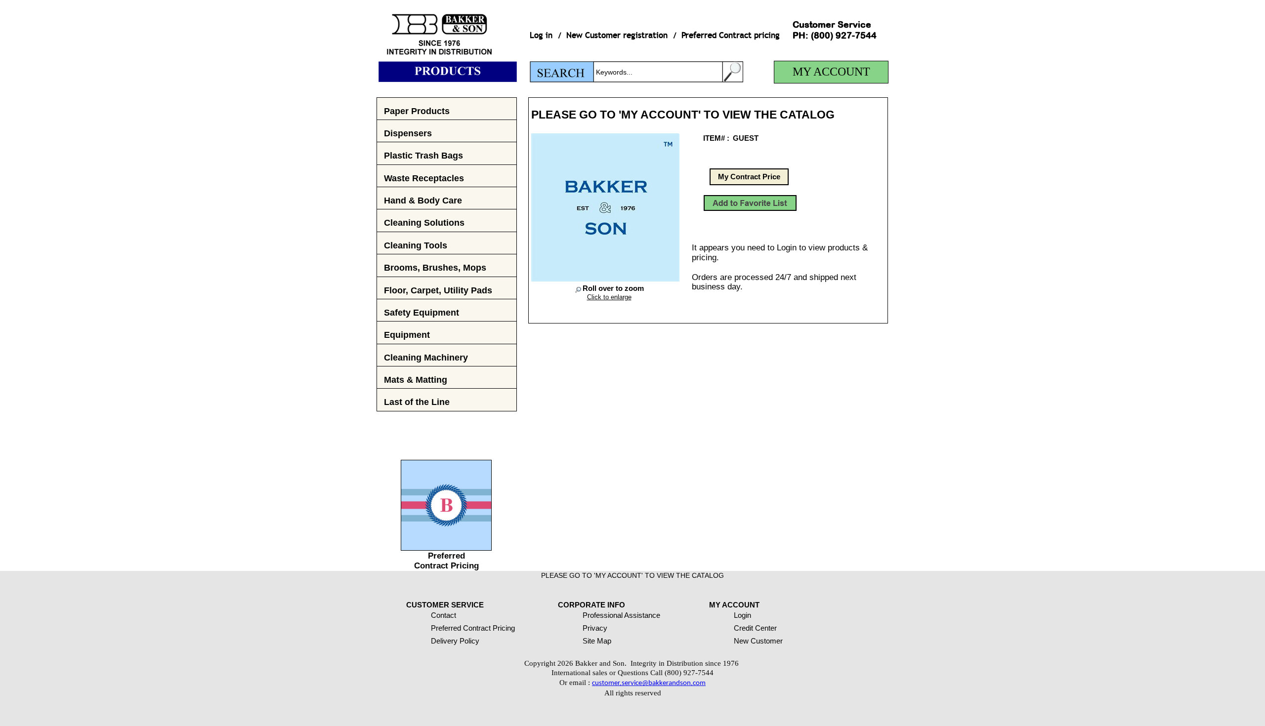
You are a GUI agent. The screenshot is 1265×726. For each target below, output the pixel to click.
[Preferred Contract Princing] (446, 548)
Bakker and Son (447, 41)
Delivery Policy (455, 641)
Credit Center (755, 628)
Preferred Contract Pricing (446, 561)
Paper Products (417, 111)
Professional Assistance (621, 615)
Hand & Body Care (423, 200)
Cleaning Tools (415, 245)
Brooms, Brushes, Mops (435, 267)
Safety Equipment (421, 312)
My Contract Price (749, 176)
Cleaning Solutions (424, 222)
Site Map (597, 641)
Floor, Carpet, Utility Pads (438, 290)
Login (742, 615)
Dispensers (408, 133)
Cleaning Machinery (426, 357)
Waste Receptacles (424, 178)
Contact (443, 615)
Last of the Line (417, 402)
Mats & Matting (415, 379)
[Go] (732, 71)
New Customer (758, 641)
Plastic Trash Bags (423, 155)
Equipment (407, 334)
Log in (541, 35)
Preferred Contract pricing (730, 35)
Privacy (595, 628)
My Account (831, 71)
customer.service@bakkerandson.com (649, 683)
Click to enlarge (609, 297)
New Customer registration (617, 35)
